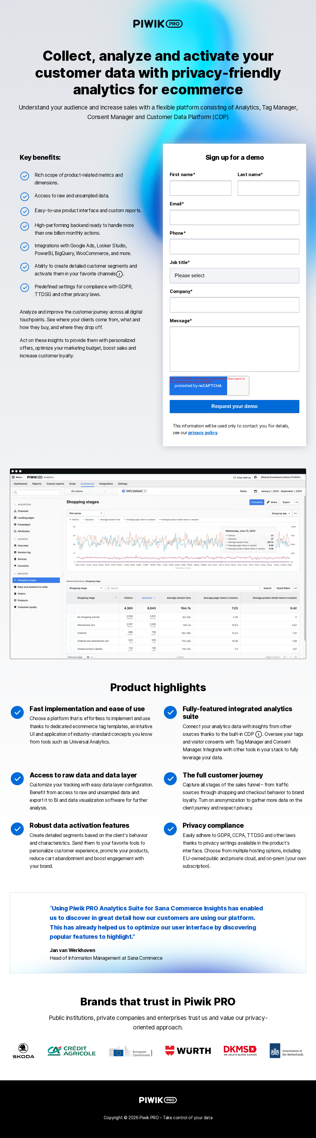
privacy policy (202, 432)
